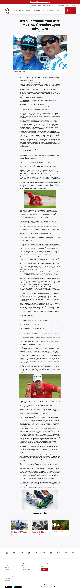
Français (73, 5)
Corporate (7, 563)
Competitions (29, 10)
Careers (6, 573)
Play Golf (15, 10)
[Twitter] (47, 586)
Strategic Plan (24, 571)
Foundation (7, 569)
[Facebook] (41, 586)
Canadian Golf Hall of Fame (35, 5)
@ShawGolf (26, 89)
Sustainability (7, 580)
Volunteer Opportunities (9, 576)
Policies (23, 565)
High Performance (50, 10)
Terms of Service (25, 567)
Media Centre (7, 574)
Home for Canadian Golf (48, 5)
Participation (58, 10)
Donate (67, 5)
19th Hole (40, 17)
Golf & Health (7, 578)
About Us (7, 567)
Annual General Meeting (26, 569)
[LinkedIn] (52, 586)
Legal (23, 563)
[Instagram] (44, 586)
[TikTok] (49, 586)
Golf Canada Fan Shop (59, 5)
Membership (21, 10)
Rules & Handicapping (39, 10)
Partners (6, 571)
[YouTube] (55, 586)
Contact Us (7, 565)
